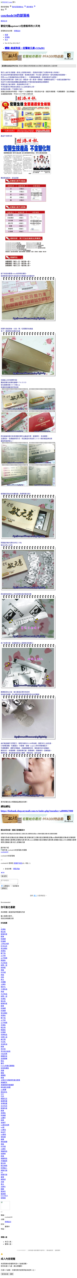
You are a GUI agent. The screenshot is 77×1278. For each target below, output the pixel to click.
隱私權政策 (50, 1250)
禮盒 (2, 970)
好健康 (3, 1032)
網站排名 (4, 1092)
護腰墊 (3, 1075)
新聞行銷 (4, 1174)
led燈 (2, 1127)
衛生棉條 (4, 1166)
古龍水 (3, 1186)
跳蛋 (2, 1156)
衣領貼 (3, 929)
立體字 (3, 1118)
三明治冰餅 (5, 944)
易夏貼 (3, 951)
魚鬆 (2, 975)
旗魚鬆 (3, 967)
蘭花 (2, 1063)
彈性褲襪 (4, 1142)
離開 (11, 1274)
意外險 (3, 1049)
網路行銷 (4, 1170)
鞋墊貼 (3, 960)
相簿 (6, 35)
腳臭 (2, 936)
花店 (2, 1096)
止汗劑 (3, 956)
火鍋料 (3, 984)
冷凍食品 (4, 989)
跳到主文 (4, 21)
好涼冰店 (4, 946)
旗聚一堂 (4, 965)
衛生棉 (3, 1163)
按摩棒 (3, 1154)
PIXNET (23, 1250)
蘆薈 (2, 1177)
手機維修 (4, 1161)
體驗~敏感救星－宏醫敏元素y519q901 (25, 48)
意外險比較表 (5, 1051)
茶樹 (2, 1182)
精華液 (3, 1179)
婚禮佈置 (4, 1101)
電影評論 (16, 869)
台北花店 (4, 1106)
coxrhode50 (4, 852)
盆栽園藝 (4, 1058)
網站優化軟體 (5, 1087)
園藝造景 (4, 1056)
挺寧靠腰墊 (5, 1068)
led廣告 (3, 1130)
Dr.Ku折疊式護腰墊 (7, 1066)
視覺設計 (17, 31)
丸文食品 (4, 963)
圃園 (2, 1189)
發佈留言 (4, 888)
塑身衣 (3, 1191)
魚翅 (2, 991)
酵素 (2, 1046)
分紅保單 (4, 1054)
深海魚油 (4, 1044)
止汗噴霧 (4, 958)
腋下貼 (3, 953)
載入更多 (4, 876)
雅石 (2, 1061)
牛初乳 (3, 1042)
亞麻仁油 (4, 1037)
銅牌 (2, 1120)
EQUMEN (4, 1196)
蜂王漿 (3, 1039)
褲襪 (2, 1139)
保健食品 (4, 1034)
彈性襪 (3, 1137)
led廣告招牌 (5, 1125)
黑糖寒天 (4, 1082)
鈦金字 (3, 1132)
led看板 (3, 1134)
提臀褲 (3, 1198)
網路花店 (4, 1099)
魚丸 (2, 979)
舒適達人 (4, 1168)
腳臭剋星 (4, 934)
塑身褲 (3, 1194)
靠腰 (2, 1070)
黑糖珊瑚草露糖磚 (7, 1085)
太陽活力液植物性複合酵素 (10, 1080)
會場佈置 (4, 1103)
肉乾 (2, 977)
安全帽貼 (4, 948)
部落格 (7, 37)
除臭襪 (3, 939)
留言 (20, 863)
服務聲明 (57, 1250)
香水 (2, 1184)
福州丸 (3, 987)
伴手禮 (3, 972)
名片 (6, 39)
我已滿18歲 (5, 1274)
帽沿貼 (3, 932)
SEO (2, 1094)
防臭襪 (3, 941)
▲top (2, 872)
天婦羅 (3, 982)
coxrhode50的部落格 (15, 15)
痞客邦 (16, 863)
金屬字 (3, 1122)
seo (2, 1172)
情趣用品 (4, 1151)
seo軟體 (3, 1090)
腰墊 (2, 1073)
